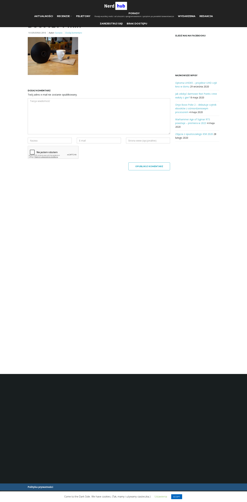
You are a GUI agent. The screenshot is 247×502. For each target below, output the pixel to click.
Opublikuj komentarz (149, 166)
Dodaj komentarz (73, 32)
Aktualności (43, 16)
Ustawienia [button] (161, 496)
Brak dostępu (137, 23)
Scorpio (59, 32)
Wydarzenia (186, 16)
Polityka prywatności (40, 487)
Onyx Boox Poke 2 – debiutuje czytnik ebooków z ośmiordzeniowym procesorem (195, 108)
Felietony (83, 16)
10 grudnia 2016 (37, 32)
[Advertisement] (197, 200)
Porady (134, 15)
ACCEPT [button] (176, 496)
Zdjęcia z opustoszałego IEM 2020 (194, 134)
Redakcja (206, 16)
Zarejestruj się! (111, 23)
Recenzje (63, 16)
